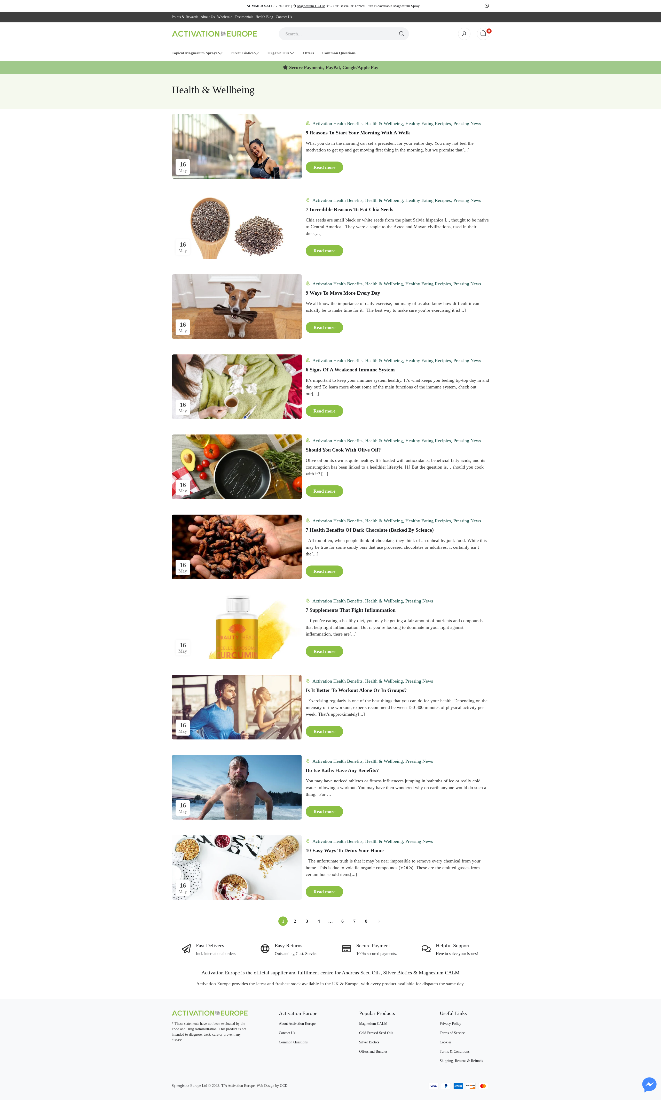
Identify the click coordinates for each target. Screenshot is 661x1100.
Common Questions (293, 1042)
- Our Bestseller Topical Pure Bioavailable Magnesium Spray (358, 6)
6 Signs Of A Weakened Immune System (350, 369)
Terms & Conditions (454, 1051)
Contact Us (284, 17)
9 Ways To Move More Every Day (343, 293)
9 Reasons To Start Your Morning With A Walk (358, 132)
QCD (283, 1086)
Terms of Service (452, 1033)
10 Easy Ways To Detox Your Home (345, 850)
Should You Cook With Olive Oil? (343, 450)
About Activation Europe (297, 1024)
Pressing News (467, 123)
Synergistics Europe (186, 1086)
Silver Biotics (369, 1042)
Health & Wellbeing (384, 123)
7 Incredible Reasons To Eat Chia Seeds (349, 209)
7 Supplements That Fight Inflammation (351, 610)
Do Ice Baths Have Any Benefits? (342, 770)
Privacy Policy (450, 1024)
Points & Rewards (185, 17)
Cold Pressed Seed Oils (376, 1033)
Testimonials (244, 17)
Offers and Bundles (373, 1051)
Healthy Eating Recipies (428, 123)
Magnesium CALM (373, 1024)
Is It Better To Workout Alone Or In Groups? (356, 690)
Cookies (445, 1042)
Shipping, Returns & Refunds (461, 1061)
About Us (208, 17)
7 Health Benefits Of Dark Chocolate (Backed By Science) (370, 530)
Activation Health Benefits (337, 123)
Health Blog (264, 17)
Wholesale (224, 17)
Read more (324, 167)
